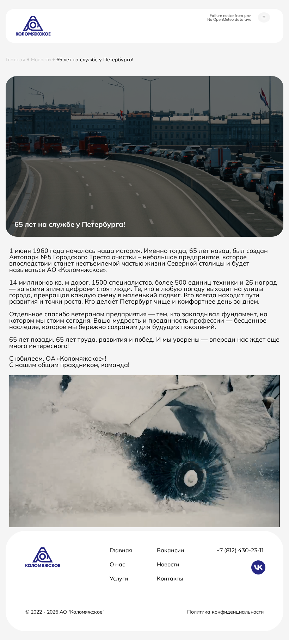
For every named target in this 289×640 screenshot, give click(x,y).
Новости (41, 59)
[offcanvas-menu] (264, 17)
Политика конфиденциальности (225, 612)
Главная (15, 59)
